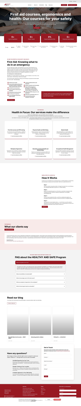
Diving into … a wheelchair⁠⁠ (60, 337)
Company (46, 357)
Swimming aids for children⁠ (37, 337)
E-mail (45, 365)
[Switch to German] (75, 1)
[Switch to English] (71, 1)
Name (45, 353)
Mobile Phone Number (48, 361)
